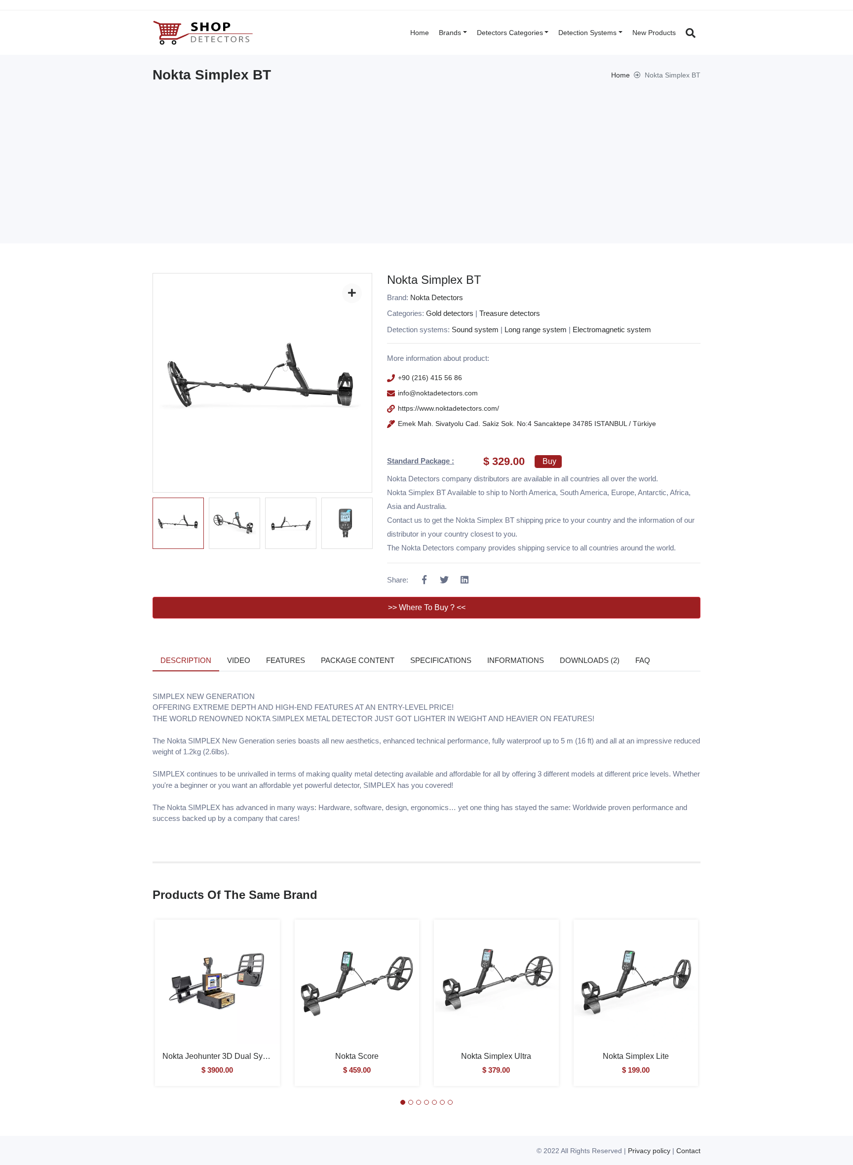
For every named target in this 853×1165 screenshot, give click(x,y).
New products (654, 33)
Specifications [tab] (440, 660)
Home (419, 33)
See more (217, 989)
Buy (549, 461)
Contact (688, 1151)
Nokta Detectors (436, 297)
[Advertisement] (426, 157)
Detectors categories (510, 33)
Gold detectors (449, 313)
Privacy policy (649, 1151)
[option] (178, 523)
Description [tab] (185, 660)
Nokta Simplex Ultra (496, 1056)
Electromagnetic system (612, 329)
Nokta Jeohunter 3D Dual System (220, 1056)
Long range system (535, 329)
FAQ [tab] (642, 660)
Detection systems (587, 33)
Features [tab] (285, 660)
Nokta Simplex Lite (636, 1056)
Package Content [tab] (357, 660)
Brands (450, 33)
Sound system (475, 329)
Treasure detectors (509, 313)
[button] (403, 1102)
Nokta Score (357, 1056)
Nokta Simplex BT (434, 279)
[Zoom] (352, 293)
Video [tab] (238, 660)
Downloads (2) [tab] (590, 660)
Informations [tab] (515, 660)
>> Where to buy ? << (426, 607)
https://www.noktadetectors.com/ (448, 408)
